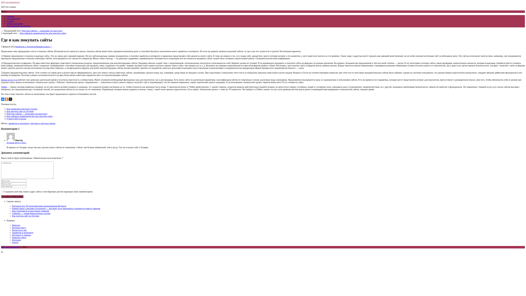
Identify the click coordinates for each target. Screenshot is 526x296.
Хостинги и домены (21, 235)
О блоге (10, 21)
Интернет (16, 240)
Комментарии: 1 (44, 46)
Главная (10, 16)
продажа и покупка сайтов (42, 123)
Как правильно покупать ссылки (22, 109)
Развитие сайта (19, 237)
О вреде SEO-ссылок (16, 119)
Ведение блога (19, 228)
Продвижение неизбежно (18, 26)
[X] (10, 99)
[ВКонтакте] (2, 99)
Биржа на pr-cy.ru (9, 80)
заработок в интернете (18, 123)
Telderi (4, 87)
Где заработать (13, 19)
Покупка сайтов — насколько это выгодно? (42, 31)
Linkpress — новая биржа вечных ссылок (31, 213)
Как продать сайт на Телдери (20, 111)
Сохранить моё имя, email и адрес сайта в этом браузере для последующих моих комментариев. (48, 191)
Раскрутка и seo (19, 230)
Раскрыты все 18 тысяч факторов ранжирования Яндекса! (39, 206)
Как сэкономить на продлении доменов (30, 211)
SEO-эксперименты (10, 2)
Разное (15, 242)
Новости (16, 225)
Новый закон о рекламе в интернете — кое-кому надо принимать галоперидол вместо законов (56, 208)
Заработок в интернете (25, 46)
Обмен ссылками (15, 23)
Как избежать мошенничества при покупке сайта (43, 33)
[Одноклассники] (6, 99)
